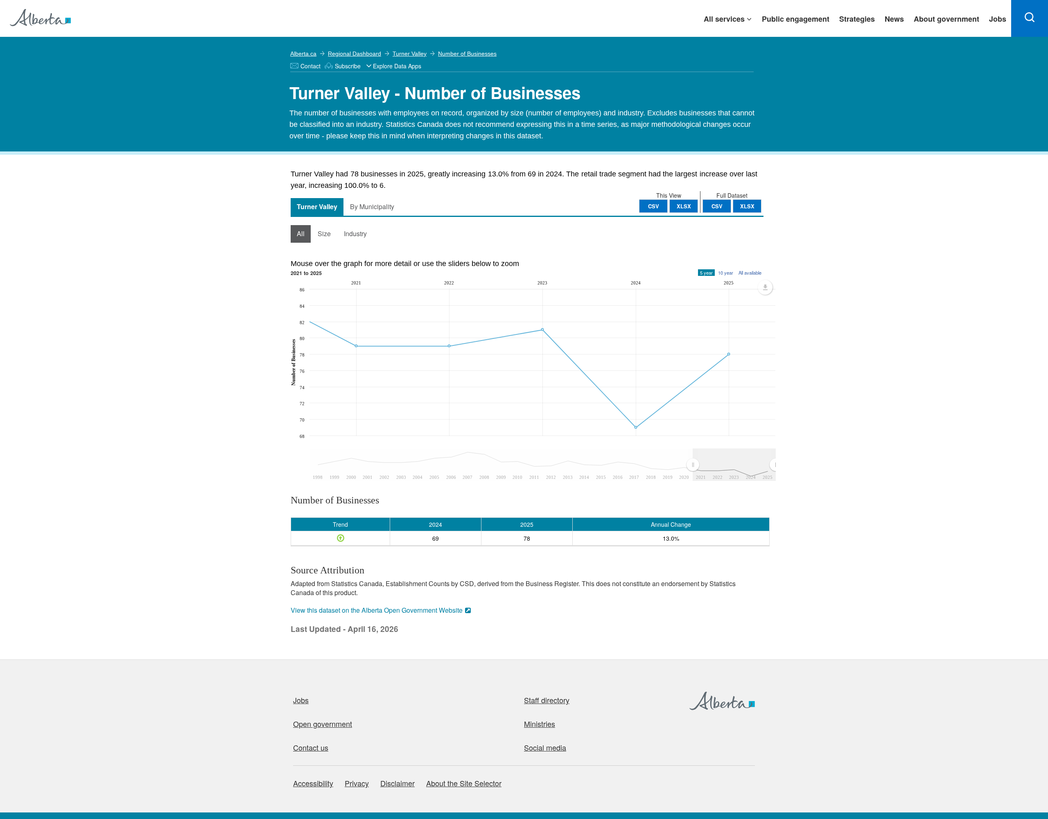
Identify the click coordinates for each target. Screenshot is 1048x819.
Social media (545, 747)
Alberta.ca (303, 53)
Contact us (310, 747)
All (301, 233)
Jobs (301, 700)
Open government (322, 723)
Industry (355, 233)
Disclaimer (397, 783)
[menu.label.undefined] (765, 287)
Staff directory (546, 700)
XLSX (747, 206)
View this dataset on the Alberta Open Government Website (377, 610)
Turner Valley (410, 53)
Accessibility (313, 783)
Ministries (539, 723)
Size (324, 233)
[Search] (1029, 18)
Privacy (357, 783)
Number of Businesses (467, 53)
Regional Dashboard (354, 53)
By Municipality (372, 206)
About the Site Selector (463, 783)
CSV (717, 206)
